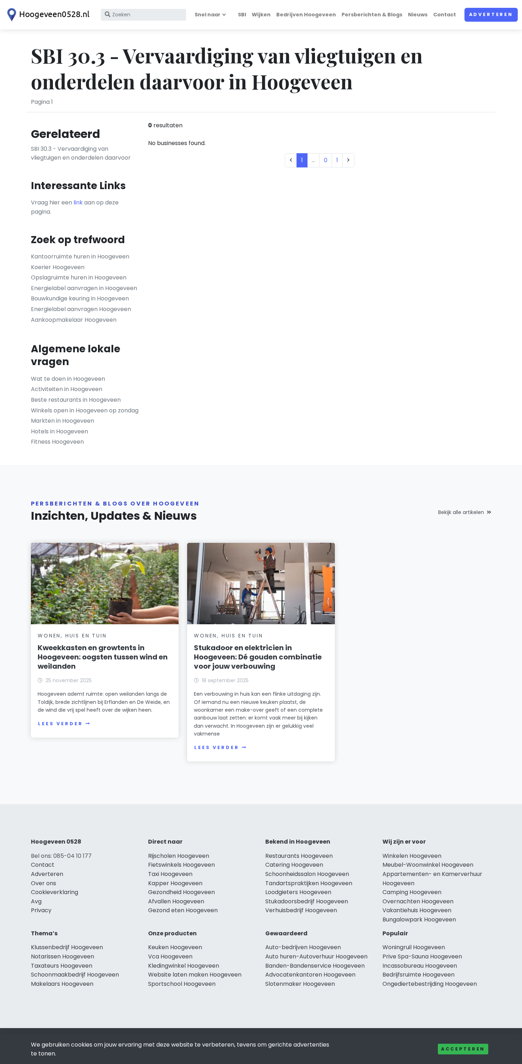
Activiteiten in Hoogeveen (66, 389)
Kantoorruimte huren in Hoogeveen (80, 256)
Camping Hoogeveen (411, 892)
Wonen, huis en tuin (72, 635)
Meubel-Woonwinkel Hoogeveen (427, 865)
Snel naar (208, 14)
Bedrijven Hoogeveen (306, 14)
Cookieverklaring (54, 892)
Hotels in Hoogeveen (59, 431)
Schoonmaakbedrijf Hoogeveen (75, 975)
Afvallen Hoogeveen (176, 901)
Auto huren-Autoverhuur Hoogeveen (316, 956)
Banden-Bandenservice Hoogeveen (315, 966)
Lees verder (60, 724)
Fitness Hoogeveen (57, 442)
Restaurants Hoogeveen (299, 856)
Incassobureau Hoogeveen (419, 966)
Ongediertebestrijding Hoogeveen (429, 984)
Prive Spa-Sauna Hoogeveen (422, 956)
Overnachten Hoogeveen (417, 901)
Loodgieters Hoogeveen (298, 892)
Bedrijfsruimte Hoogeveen (418, 975)
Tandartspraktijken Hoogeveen (308, 883)
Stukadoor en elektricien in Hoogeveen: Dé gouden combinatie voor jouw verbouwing (258, 657)
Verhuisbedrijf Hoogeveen (301, 910)
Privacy (41, 910)
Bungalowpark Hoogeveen (419, 919)
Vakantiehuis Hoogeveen (416, 910)
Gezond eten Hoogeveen (183, 910)
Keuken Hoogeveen (175, 947)
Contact (444, 14)
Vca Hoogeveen (170, 956)
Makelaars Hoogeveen (62, 984)
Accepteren (463, 1049)
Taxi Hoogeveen (170, 874)
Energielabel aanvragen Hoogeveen (81, 309)
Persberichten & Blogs (372, 14)
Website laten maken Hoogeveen (194, 975)
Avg (36, 901)
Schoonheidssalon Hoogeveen (307, 874)
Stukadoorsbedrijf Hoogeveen (306, 901)
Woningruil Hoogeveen (413, 947)
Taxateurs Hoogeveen (61, 966)
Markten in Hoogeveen (62, 421)
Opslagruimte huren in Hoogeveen (78, 277)
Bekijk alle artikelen (461, 512)
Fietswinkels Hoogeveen (181, 865)
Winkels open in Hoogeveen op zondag (84, 410)
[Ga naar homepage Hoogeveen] (46, 15)
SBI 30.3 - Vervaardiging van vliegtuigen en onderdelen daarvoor (81, 153)
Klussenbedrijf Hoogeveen (67, 947)
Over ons (43, 883)
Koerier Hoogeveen (58, 267)
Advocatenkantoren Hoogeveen (310, 975)
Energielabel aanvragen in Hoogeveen (84, 288)
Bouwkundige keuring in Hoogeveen (80, 298)
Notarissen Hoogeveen (62, 956)
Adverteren (491, 14)
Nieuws (418, 14)
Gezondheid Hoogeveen (181, 892)
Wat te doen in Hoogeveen (68, 379)
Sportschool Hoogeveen (182, 984)
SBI (242, 14)
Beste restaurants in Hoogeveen (76, 400)
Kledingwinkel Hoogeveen (183, 966)
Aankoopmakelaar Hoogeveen (73, 320)
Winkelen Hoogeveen (411, 856)
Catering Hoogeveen (294, 865)
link (78, 202)
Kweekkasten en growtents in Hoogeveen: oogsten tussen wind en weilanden (103, 657)
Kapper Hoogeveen (175, 883)
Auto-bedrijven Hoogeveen (303, 947)
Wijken (261, 14)
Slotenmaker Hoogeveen (300, 984)
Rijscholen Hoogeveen (178, 856)
